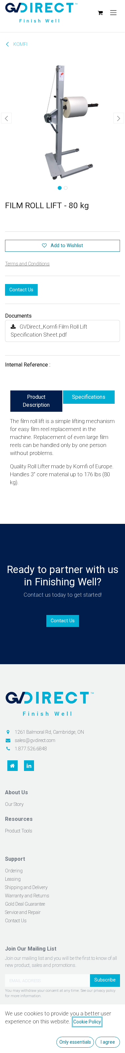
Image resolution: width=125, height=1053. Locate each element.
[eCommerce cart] (100, 12)
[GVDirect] (62, 706)
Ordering (14, 870)
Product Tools (18, 830)
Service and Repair (23, 912)
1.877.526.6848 (31, 748)
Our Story (14, 804)
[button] (6, 118)
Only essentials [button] (75, 1042)
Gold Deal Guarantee (25, 904)
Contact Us (21, 290)
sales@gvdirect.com (35, 740)
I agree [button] (108, 1042)
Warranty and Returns (27, 895)
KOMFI (19, 44)
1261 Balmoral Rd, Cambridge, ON (49, 732)
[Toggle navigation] (113, 13)
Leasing (13, 879)
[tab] (36, 401)
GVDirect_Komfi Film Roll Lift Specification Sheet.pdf (49, 331)
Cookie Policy (87, 1021)
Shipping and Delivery (26, 887)
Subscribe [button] (105, 980)
